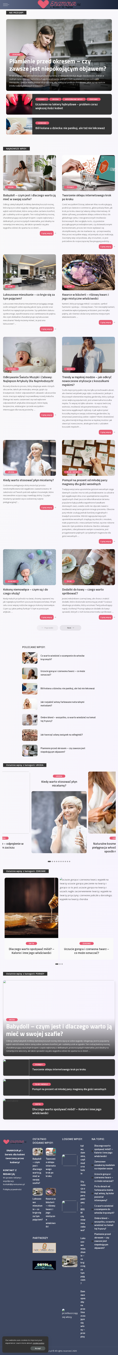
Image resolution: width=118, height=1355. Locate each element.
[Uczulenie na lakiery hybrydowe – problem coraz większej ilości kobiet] (19, 104)
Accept (38, 1348)
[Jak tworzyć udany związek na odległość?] (29, 735)
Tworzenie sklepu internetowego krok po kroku (86, 197)
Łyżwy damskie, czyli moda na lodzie (83, 1159)
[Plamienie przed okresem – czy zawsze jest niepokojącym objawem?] (29, 750)
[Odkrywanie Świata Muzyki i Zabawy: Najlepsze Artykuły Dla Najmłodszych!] (29, 355)
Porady (42, 99)
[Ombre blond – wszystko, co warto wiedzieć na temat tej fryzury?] (29, 719)
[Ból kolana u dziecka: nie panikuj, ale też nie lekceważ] (19, 126)
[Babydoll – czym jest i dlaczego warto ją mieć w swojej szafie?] (29, 173)
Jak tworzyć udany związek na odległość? (62, 734)
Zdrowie (16, 54)
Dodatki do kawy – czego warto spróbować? (83, 591)
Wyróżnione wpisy (74, 99)
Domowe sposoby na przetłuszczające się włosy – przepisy (83, 1314)
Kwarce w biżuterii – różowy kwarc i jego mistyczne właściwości (85, 296)
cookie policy (38, 1343)
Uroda (55, 99)
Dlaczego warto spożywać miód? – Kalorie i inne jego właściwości (31, 950)
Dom (10, 286)
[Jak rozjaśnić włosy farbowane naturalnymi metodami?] (29, 704)
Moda (10, 187)
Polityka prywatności (12, 1189)
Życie (69, 286)
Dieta (31, 943)
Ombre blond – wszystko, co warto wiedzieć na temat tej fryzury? (68, 719)
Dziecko (42, 123)
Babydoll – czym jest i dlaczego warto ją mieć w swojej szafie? (29, 197)
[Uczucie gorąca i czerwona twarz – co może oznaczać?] (29, 673)
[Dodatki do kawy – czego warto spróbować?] (88, 567)
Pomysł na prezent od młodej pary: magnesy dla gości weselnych (85, 482)
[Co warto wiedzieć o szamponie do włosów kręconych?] (29, 658)
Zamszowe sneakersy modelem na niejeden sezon (104, 1165)
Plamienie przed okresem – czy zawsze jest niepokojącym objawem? (57, 64)
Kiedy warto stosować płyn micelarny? (28, 480)
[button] (49, 861)
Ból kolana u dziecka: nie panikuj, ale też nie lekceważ (70, 128)
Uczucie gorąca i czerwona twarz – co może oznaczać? (63, 672)
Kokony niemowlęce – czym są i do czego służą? (25, 591)
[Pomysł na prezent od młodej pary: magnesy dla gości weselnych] (88, 458)
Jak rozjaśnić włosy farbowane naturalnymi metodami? (62, 703)
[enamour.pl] (14, 1141)
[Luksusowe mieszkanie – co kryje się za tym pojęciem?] (29, 272)
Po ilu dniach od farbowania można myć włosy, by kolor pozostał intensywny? (104, 1193)
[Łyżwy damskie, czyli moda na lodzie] (69, 1160)
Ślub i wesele (73, 472)
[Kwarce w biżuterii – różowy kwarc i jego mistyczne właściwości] (88, 272)
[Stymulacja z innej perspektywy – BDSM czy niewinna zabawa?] (69, 1206)
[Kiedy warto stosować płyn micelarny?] (29, 458)
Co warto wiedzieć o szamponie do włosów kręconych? (63, 657)
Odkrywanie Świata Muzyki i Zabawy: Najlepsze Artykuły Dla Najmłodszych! (28, 379)
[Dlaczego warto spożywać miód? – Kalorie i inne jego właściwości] (31, 908)
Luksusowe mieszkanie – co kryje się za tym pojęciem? (29, 296)
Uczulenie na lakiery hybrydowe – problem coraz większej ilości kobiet (66, 106)
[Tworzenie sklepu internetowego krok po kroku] (88, 173)
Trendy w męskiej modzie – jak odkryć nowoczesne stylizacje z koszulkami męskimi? (87, 381)
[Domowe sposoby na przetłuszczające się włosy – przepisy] (69, 1314)
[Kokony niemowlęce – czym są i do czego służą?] (29, 567)
